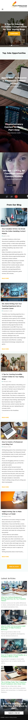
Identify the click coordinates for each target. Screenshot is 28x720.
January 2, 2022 (7, 516)
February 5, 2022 (7, 381)
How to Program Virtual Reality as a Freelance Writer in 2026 (14, 656)
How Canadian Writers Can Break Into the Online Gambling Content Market (14, 231)
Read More (5, 278)
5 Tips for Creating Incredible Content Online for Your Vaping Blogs (13, 376)
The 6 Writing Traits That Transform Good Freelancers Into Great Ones (13, 683)
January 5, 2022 (7, 446)
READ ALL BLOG (14, 566)
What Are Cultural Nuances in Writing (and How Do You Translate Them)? (13, 598)
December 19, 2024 (7, 311)
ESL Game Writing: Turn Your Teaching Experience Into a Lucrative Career (12, 306)
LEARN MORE (14, 100)
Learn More (14, 33)
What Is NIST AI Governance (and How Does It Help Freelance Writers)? (13, 627)
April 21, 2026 (6, 236)
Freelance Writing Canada (10, 717)
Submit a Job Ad (14, 713)
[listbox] (14, 29)
